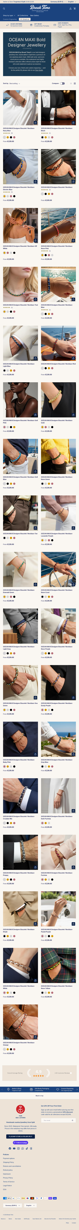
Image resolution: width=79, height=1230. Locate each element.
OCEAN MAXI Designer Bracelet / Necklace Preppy (18, 874)
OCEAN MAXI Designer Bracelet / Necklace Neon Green (56, 478)
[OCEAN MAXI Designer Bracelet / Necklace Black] (58, 107)
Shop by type (8, 15)
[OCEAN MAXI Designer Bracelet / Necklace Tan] (20, 513)
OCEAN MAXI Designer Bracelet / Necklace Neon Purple (56, 648)
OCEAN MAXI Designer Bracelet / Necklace (56, 187)
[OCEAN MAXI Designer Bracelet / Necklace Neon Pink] (58, 225)
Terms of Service (8, 1182)
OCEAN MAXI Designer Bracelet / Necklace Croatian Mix (18, 818)
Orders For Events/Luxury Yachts (67, 1219)
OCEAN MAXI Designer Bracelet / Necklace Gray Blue (56, 761)
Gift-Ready (26, 1219)
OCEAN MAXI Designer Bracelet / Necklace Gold (56, 422)
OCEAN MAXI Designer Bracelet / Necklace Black (56, 130)
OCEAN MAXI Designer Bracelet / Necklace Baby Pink (18, 761)
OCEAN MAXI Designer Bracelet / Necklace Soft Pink (20, 422)
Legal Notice (7, 1185)
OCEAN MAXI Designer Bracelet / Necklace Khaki (18, 931)
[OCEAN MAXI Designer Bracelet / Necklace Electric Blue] (20, 166)
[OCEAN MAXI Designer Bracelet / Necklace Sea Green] (20, 682)
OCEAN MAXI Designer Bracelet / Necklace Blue (56, 306)
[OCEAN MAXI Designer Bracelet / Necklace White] (20, 965)
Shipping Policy (8, 1162)
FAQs (67, 1223)
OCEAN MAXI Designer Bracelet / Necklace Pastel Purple (56, 931)
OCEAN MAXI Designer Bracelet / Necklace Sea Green (20, 704)
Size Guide (39, 70)
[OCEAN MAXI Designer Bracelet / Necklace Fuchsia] (58, 852)
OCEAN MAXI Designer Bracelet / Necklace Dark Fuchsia (56, 818)
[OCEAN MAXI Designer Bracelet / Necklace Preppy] (20, 852)
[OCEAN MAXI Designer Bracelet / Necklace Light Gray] (20, 626)
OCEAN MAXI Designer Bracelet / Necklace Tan (20, 533)
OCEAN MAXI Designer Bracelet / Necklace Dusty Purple (56, 704)
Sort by (5, 83)
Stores (10, 1219)
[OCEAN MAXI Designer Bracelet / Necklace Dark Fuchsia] (58, 795)
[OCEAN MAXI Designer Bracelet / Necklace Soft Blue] (20, 456)
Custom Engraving (10, 19)
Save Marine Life (37, 1219)
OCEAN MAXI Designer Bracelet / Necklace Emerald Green (18, 591)
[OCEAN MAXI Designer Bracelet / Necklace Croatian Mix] (20, 795)
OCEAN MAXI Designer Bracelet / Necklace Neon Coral (56, 591)
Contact (74, 1223)
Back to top (39, 1095)
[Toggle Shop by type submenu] (14, 15)
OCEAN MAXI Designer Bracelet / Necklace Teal (20, 305)
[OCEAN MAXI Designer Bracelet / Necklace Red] (58, 343)
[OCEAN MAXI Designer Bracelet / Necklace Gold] (58, 399)
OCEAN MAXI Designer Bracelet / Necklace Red (58, 364)
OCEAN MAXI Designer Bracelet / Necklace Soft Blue (20, 478)
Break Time (10, 1214)
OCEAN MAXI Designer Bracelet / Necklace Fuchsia (56, 874)
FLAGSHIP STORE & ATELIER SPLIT (20, 1136)
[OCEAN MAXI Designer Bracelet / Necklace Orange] (20, 1022)
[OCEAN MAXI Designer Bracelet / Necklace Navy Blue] (20, 107)
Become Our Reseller (50, 1219)
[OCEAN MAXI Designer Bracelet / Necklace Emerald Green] (20, 569)
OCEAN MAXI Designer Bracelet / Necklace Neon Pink (56, 247)
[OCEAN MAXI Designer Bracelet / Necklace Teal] (20, 284)
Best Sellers (34, 15)
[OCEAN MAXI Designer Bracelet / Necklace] (58, 166)
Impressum (7, 1174)
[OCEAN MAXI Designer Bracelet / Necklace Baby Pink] (20, 739)
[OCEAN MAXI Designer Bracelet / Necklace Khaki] (20, 908)
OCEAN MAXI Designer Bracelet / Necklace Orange (18, 1044)
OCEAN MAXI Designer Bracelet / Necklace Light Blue (18, 365)
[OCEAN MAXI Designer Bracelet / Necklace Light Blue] (20, 343)
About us (3, 1219)
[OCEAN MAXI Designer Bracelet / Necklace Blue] (58, 284)
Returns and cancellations (12, 1166)
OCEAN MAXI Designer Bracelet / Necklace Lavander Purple (56, 535)
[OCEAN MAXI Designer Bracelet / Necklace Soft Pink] (20, 399)
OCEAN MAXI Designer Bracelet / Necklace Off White (20, 247)
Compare (55, 83)
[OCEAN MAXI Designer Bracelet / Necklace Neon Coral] (58, 569)
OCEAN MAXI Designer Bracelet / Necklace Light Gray (18, 648)
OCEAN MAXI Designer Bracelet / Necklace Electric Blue (18, 188)
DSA (4, 1189)
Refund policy (8, 1170)
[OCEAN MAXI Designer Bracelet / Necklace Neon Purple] (58, 626)
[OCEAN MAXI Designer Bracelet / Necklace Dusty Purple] (58, 682)
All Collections (23, 15)
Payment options (9, 1158)
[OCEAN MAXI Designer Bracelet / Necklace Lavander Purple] (58, 513)
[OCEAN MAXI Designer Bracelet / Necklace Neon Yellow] (58, 965)
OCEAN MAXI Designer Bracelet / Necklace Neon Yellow (56, 987)
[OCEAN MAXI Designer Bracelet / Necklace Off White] (20, 225)
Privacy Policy (8, 1178)
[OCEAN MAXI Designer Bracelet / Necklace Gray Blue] (58, 739)
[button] (75, 8)
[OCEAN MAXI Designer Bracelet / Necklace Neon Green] (58, 456)
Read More (27, 2)
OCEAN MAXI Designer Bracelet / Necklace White (18, 987)
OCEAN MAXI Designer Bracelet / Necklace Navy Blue (18, 130)
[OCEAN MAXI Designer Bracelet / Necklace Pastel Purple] (58, 908)
